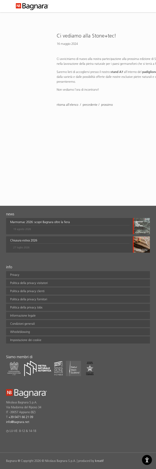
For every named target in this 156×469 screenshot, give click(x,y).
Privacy (14, 275)
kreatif (99, 461)
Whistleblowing (20, 332)
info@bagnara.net (17, 422)
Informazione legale (23, 315)
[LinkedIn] (24, 441)
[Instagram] (16, 441)
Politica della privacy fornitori (28, 299)
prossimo (107, 105)
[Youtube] (32, 441)
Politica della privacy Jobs (26, 307)
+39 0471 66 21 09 (21, 417)
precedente (90, 105)
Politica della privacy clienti (27, 291)
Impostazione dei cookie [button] (25, 340)
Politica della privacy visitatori (29, 283)
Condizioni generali (22, 324)
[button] (70, 226)
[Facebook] (8, 441)
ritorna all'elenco (68, 105)
